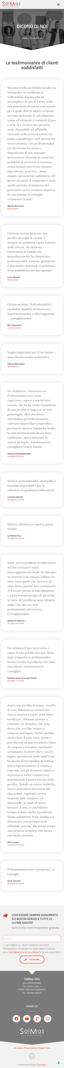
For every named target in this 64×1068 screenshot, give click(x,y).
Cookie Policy (44, 1048)
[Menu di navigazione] (58, 4)
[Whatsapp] (47, 1018)
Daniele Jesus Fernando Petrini (22, 678)
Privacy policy (30, 1048)
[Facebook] (16, 1018)
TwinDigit (41, 1064)
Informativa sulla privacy (25, 952)
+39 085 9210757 (34, 993)
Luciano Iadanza (15, 497)
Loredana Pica (14, 535)
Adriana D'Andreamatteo (19, 453)
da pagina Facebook (15, 456)
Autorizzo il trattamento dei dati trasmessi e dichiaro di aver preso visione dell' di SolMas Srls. (32, 949)
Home (24, 38)
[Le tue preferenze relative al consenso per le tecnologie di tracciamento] (59, 1063)
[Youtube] (27, 1018)
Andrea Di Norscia (16, 620)
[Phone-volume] (37, 1018)
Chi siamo (18, 1048)
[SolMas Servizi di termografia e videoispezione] (11, 4)
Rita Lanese (13, 842)
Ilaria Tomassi (14, 881)
